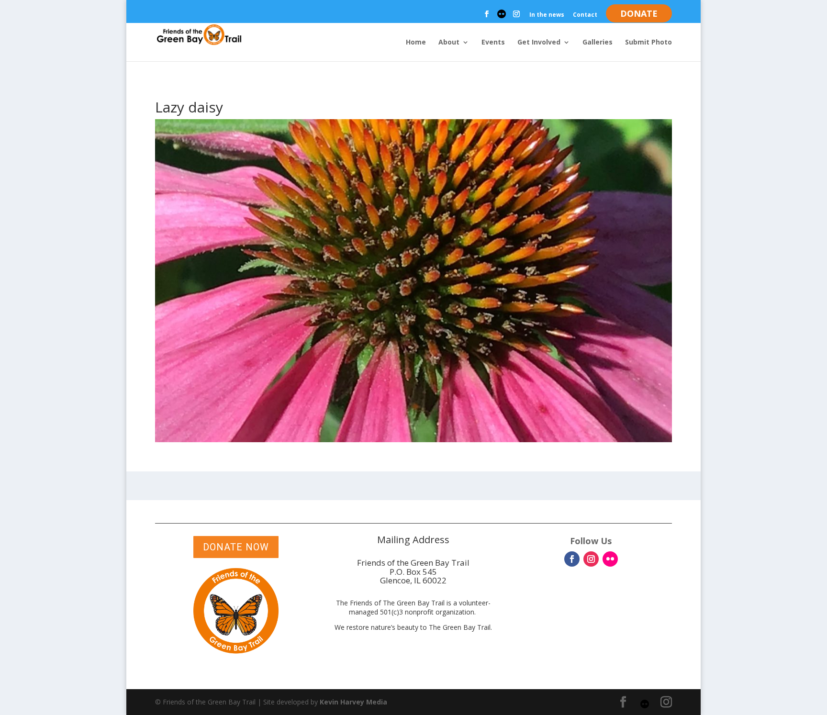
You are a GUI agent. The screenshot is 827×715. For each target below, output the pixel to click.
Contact (585, 15)
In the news (546, 15)
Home (416, 42)
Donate (639, 13)
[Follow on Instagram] (591, 559)
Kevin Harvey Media (353, 701)
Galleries (597, 42)
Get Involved (538, 42)
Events (493, 42)
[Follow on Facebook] (572, 559)
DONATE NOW (236, 547)
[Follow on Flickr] (610, 559)
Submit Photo (648, 42)
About (448, 42)
